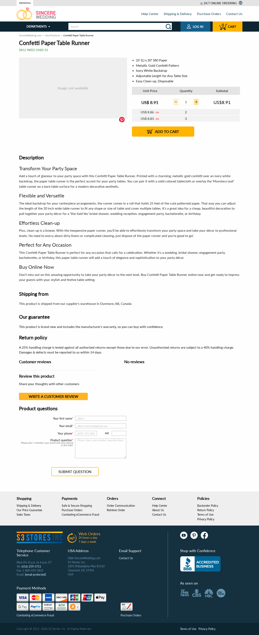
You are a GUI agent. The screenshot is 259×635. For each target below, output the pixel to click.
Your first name (62, 418)
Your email (65, 426)
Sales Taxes (23, 514)
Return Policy (205, 510)
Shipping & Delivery (178, 14)
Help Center (149, 14)
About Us (158, 510)
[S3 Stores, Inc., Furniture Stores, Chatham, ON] (200, 564)
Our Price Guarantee (29, 510)
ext (107, 433)
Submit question (74, 471)
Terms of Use (205, 514)
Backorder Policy (207, 505)
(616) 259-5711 (31, 566)
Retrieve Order (116, 510)
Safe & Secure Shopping (77, 505)
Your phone (65, 433)
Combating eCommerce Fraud (80, 514)
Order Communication (121, 505)
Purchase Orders (209, 14)
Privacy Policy (205, 519)
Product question (61, 440)
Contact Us (234, 14)
